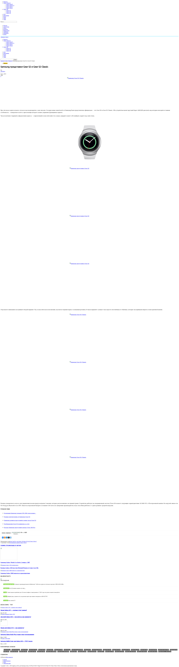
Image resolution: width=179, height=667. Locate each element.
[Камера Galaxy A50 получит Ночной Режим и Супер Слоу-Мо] (9, 565)
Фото (4, 662)
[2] (14, 532)
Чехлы (4, 28)
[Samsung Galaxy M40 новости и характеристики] (13, 570)
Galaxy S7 (8, 10)
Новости (5, 1)
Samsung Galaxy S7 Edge (109, 651)
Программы (6, 15)
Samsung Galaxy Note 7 (32, 651)
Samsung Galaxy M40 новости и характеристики (15, 573)
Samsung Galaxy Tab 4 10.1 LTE (130, 651)
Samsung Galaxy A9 (67, 649)
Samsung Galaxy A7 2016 (58, 649)
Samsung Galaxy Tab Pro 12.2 (142, 651)
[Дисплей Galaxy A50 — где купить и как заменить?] (8, 614)
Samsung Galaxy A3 (7, 649)
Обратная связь (7, 663)
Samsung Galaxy (4, 61)
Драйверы (5, 31)
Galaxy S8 (5, 9)
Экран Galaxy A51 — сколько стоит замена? (14, 610)
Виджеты (5, 29)
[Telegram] (10, 537)
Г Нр (5, 592)
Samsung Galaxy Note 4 (14, 651)
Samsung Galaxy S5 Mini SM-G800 (63, 651)
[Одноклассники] (5, 537)
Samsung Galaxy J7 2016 (135, 649)
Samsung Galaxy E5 (87, 649)
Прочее (5, 659)
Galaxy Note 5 (9, 6)
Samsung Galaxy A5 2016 (33, 649)
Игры (4, 16)
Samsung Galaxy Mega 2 (153, 649)
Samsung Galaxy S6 (73, 651)
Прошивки (6, 33)
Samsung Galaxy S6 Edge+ (92, 651)
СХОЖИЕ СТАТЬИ (5, 545)
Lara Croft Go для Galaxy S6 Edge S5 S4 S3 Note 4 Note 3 (23, 541)
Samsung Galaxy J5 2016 (126, 649)
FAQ (4, 14)
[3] (16, 532)
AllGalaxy (3, 71)
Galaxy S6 (8, 11)
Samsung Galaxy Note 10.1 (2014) (163, 649)
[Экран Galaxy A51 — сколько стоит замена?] (11, 607)
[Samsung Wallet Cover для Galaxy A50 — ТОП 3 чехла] (5, 638)
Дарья (5, 596)
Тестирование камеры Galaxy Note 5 (18, 542)
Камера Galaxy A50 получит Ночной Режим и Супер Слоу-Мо (19, 568)
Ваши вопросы (6, 660)
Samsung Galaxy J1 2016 (107, 649)
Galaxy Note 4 (9, 8)
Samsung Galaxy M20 (144, 649)
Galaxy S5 (8, 13)
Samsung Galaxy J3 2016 (116, 649)
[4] (18, 532)
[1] (13, 532)
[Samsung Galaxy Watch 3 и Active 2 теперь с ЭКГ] (9, 559)
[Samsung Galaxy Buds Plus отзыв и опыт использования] (14, 631)
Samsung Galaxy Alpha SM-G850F (77, 649)
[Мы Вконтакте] (1, 579)
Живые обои (6, 30)
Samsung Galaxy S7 (101, 651)
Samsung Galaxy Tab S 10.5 (152, 651)
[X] (9, 537)
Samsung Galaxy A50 (42, 649)
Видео (4, 34)
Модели (5, 25)
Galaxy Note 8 (9, 4)
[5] (19, 532)
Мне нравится (9, 657)
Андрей (6, 600)
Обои (4, 18)
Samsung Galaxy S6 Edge (82, 651)
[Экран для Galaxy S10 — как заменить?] (4, 625)
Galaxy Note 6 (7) (10, 5)
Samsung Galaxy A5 (24, 649)
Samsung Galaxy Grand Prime (97, 649)
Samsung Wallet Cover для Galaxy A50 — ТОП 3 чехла (16, 641)
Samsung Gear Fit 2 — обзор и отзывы (165, 651)
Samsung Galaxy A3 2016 (16, 649)
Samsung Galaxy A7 (50, 649)
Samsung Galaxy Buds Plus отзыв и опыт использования (17, 634)
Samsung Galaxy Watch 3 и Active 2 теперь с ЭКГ (15, 562)
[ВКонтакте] (3, 537)
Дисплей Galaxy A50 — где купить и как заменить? (16, 617)
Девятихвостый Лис (8, 584)
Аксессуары (6, 26)
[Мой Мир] (7, 537)
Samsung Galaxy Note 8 (41, 651)
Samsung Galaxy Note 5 (23, 651)
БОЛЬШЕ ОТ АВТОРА (15, 545)
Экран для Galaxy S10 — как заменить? (12, 628)
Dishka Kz (6, 588)
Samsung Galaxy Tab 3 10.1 (119, 651)
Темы (4, 19)
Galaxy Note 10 (6, 3)
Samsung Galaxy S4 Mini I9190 (51, 651)
